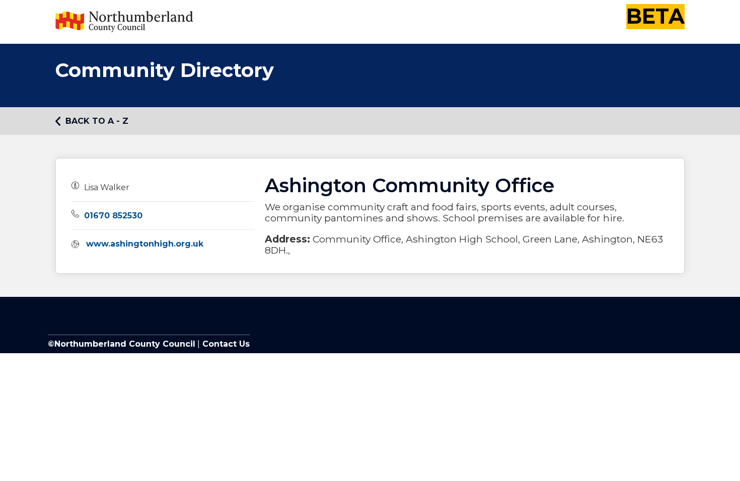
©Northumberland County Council (121, 344)
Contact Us (225, 344)
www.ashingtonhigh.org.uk (144, 244)
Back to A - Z (96, 121)
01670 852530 (113, 215)
